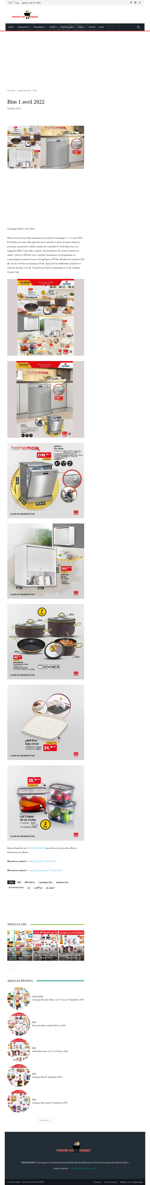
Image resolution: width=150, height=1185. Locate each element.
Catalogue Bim (45, 882)
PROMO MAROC (36, 848)
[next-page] (15, 966)
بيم (28, 887)
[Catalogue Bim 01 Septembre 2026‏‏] (18, 1075)
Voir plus (44, 1120)
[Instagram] (135, 3)
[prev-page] (9, 966)
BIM (19, 882)
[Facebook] (131, 3)
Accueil (11, 90)
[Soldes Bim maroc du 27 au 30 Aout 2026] (71, 945)
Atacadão (19, 949)
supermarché (24, 90)
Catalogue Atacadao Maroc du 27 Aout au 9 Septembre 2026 (19, 955)
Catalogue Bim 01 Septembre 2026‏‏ (47, 1077)
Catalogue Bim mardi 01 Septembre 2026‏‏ (49, 1103)
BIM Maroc (30, 882)
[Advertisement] (75, 58)
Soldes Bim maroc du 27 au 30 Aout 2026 (71, 956)
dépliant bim (62, 882)
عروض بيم (50, 887)
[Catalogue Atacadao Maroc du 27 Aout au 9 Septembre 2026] (20, 945)
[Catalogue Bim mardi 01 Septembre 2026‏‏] (18, 1101)
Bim (35, 90)
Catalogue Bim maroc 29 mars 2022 (44, 870)
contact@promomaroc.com (83, 1168)
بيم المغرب (37, 887)
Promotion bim (16, 887)
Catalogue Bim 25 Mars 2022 (41, 861)
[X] (140, 3)
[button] (138, 27)
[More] (77, 118)
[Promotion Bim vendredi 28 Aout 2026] (45, 945)
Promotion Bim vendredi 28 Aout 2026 (45, 956)
